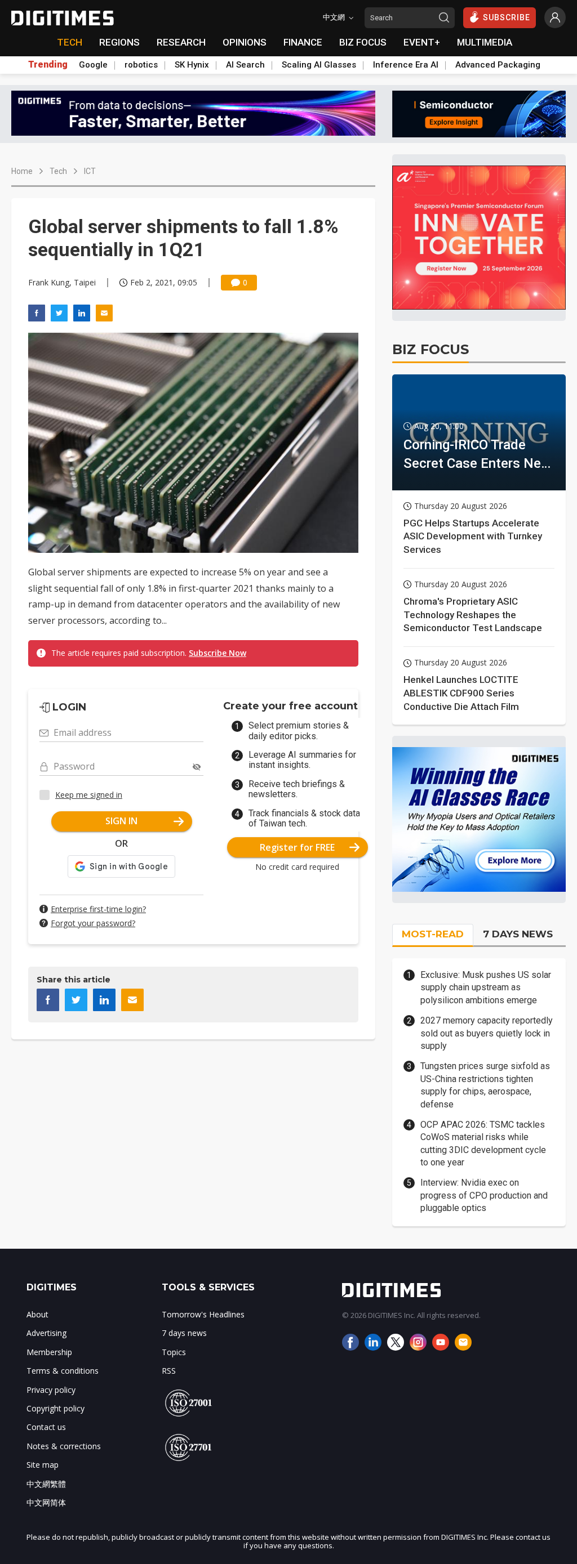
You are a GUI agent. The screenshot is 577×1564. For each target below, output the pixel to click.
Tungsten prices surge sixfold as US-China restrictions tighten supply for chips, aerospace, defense (485, 1085)
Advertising (46, 1333)
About (37, 1314)
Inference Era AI (405, 65)
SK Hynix (192, 65)
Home (22, 171)
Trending (48, 65)
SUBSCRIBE (506, 17)
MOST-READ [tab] (433, 934)
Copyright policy (55, 1408)
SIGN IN (121, 821)
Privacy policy (51, 1389)
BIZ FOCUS (363, 42)
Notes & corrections (63, 1446)
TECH (69, 42)
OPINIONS (245, 42)
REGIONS (119, 42)
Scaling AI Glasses (319, 65)
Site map (42, 1464)
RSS (169, 1370)
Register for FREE (297, 847)
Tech (58, 171)
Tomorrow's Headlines (203, 1314)
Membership (49, 1352)
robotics (141, 65)
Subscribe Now (217, 652)
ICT (90, 171)
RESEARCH (181, 42)
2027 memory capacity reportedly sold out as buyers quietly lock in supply (486, 1033)
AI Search (245, 65)
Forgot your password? (93, 923)
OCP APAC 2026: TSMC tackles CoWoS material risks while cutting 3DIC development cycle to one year (483, 1143)
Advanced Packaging (497, 65)
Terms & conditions (62, 1370)
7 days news (184, 1333)
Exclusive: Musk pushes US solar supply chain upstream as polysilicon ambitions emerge (485, 987)
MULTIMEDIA (484, 42)
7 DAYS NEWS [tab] (518, 934)
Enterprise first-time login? (98, 909)
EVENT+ (421, 42)
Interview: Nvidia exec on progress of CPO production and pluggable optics (484, 1195)
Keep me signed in (88, 794)
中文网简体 (46, 1502)
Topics (174, 1352)
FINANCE (302, 42)
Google (93, 65)
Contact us (46, 1427)
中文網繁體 (46, 1483)
